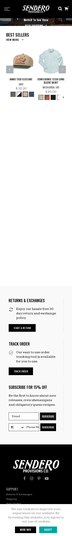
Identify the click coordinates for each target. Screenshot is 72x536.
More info (25, 530)
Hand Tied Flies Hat (21, 79)
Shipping (11, 499)
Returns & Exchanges (19, 494)
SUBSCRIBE (48, 416)
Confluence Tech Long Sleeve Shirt (50, 81)
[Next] (62, 69)
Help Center (13, 503)
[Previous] (9, 69)
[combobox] (17, 427)
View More (12, 40)
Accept (48, 530)
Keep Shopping (34, 25)
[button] (22, 328)
